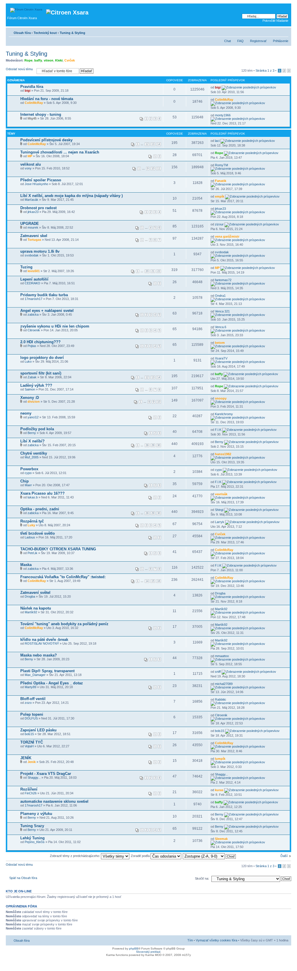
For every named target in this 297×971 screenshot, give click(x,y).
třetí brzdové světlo (37, 533)
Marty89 (30, 687)
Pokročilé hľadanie (275, 20)
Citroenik (34, 330)
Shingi (219, 509)
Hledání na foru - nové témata (46, 99)
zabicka (33, 314)
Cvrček (69, 60)
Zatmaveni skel (33, 236)
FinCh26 (31, 793)
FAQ (240, 41)
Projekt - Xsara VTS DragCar (45, 773)
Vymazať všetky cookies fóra (216, 940)
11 (158, 168)
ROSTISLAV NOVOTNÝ (42, 643)
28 (147, 445)
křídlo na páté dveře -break (44, 639)
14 (158, 144)
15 (152, 581)
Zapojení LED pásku (38, 730)
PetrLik (32, 553)
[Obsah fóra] (26, 8)
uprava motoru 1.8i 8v (39, 251)
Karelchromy (224, 414)
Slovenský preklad (148, 951)
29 (152, 445)
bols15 (29, 734)
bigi (27, 90)
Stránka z (265, 70)
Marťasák (31, 199)
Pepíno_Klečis (35, 842)
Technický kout (45, 33)
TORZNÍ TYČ (31, 742)
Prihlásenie (280, 41)
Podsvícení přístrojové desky (46, 140)
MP (30, 156)
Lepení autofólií (34, 279)
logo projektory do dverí (42, 357)
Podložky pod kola (37, 429)
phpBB (133, 948)
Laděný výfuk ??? (36, 385)
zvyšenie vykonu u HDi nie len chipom (54, 326)
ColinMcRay (34, 102)
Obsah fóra (22, 33)
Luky (31, 525)
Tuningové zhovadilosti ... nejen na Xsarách (59, 152)
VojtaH (29, 746)
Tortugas (34, 239)
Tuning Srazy (32, 826)
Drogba (30, 596)
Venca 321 (222, 311)
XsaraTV (221, 358)
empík (219, 196)
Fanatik (220, 180)
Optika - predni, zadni (39, 509)
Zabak (32, 377)
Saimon (30, 389)
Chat (227, 41)
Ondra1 (220, 295)
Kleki (59, 60)
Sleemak (221, 838)
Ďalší (284, 856)
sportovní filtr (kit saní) (40, 373)
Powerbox (29, 469)
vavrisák (221, 494)
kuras (219, 790)
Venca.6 (220, 327)
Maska (26, 565)
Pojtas (32, 346)
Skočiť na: (202, 878)
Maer (28, 485)
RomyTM (221, 165)
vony (28, 168)
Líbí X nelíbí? (32, 441)
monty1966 (223, 115)
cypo (28, 473)
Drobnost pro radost (38, 208)
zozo (28, 702)
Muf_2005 (32, 457)
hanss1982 (223, 454)
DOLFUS (31, 718)
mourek (33, 227)
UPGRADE (29, 223)
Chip (24, 481)
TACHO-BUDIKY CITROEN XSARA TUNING (58, 549)
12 (147, 144)
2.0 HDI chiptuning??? (40, 342)
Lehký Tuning (32, 838)
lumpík (220, 758)
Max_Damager (35, 675)
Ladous (30, 537)
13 (152, 144)
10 (152, 168)
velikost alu (30, 164)
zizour (219, 224)
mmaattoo (222, 656)
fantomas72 (223, 280)
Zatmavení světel (35, 592)
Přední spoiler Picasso (40, 180)
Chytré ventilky (33, 453)
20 (147, 271)
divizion (34, 401)
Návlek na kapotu (35, 608)
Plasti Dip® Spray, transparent (47, 671)
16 (158, 581)
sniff (218, 671)
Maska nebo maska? (38, 655)
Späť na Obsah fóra (23, 878)
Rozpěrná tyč (32, 521)
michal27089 (224, 684)
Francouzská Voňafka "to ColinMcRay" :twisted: (63, 577)
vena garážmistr (227, 236)
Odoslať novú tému (19, 69)
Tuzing (26, 267)
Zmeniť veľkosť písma (284, 31)
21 (152, 271)
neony (25, 413)
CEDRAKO (32, 283)
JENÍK (25, 758)
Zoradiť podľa (141, 856)
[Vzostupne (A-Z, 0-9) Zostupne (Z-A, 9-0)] (209, 856)
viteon (48, 60)
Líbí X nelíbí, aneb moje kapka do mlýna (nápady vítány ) (71, 196)
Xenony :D (29, 397)
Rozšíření (28, 789)
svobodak (32, 255)
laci (217, 140)
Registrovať (258, 41)
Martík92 (31, 612)
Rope (28, 60)
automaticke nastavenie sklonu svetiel (54, 801)
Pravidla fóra (31, 86)
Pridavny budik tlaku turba (44, 295)
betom (220, 342)
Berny (32, 433)
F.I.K (218, 429)
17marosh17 (33, 299)
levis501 (34, 271)
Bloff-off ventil (33, 699)
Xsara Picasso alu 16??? (42, 493)
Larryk (219, 522)
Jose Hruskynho (36, 184)
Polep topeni (31, 714)
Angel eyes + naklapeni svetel (47, 310)
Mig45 (32, 118)
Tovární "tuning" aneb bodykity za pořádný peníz (64, 624)
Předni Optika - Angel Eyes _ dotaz (51, 683)
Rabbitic (220, 699)
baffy (38, 60)
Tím (190, 940)
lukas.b (33, 497)
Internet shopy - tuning (40, 114)
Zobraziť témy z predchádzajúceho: (75, 856)
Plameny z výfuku (36, 813)
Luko (28, 361)
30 (158, 445)
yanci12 (33, 417)
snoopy (221, 398)
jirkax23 (33, 212)
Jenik (32, 762)
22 (158, 271)
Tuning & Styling (72, 33)
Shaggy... (34, 777)
